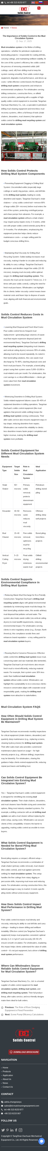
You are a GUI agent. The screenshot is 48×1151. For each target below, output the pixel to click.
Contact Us (8, 1087)
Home (6, 28)
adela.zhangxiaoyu (13, 1102)
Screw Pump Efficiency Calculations (27, 1014)
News (14, 28)
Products (7, 1071)
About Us (7, 1079)
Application (8, 1075)
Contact (7, 1094)
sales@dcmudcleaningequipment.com (3, 2)
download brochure (26, 1052)
